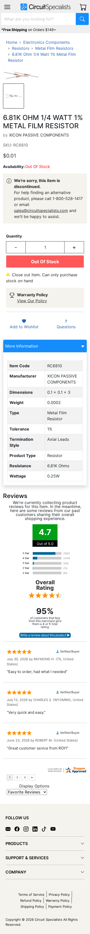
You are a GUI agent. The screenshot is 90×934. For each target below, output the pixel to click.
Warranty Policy (58, 900)
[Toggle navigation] (7, 7)
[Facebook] (19, 828)
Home (11, 42)
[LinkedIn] (37, 828)
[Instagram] (28, 828)
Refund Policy (31, 900)
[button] (7, 7)
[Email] (10, 828)
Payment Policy (60, 906)
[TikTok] (46, 828)
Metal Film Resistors (54, 48)
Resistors (20, 48)
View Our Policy (32, 300)
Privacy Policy (59, 894)
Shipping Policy (32, 906)
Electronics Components (46, 42)
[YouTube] (55, 828)
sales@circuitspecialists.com (41, 210)
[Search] (82, 19)
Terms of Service (31, 894)
